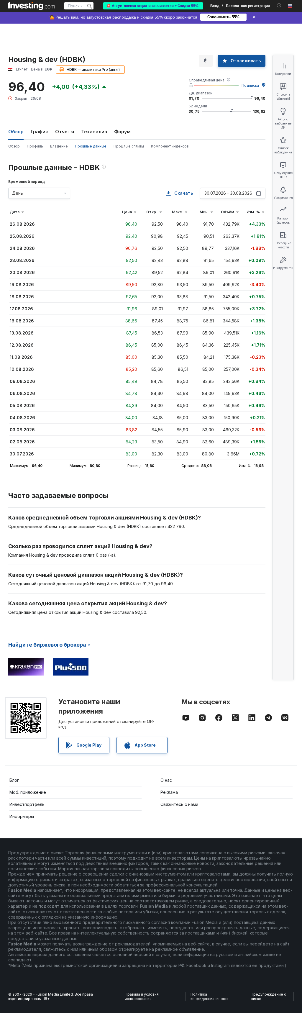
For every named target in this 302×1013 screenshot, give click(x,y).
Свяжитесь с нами (179, 804)
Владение (59, 146)
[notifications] (279, 5)
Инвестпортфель (27, 804)
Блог (14, 780)
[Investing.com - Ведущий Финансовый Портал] (31, 6)
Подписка (250, 85)
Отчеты (64, 132)
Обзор (14, 146)
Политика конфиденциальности (210, 996)
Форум (122, 132)
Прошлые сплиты (129, 146)
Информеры (21, 816)
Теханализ (94, 132)
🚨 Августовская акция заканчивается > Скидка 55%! (153, 6)
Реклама (169, 792)
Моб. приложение (27, 792)
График (39, 132)
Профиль (35, 146)
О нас (166, 780)
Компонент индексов (170, 146)
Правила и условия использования (142, 996)
